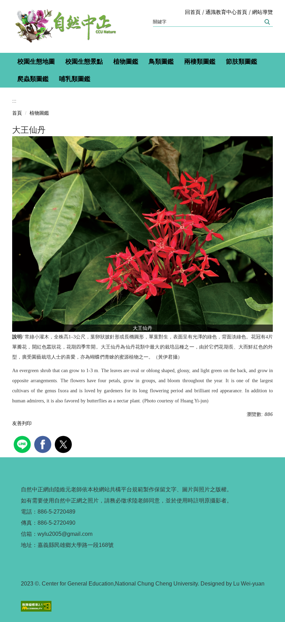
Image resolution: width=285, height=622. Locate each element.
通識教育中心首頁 (226, 12)
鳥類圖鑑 (161, 61)
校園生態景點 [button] (84, 61)
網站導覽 (262, 12)
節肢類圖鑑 (241, 61)
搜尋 (267, 22)
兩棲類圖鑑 (199, 61)
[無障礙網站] (36, 606)
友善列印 (22, 423)
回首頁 (193, 12)
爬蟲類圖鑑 (33, 78)
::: (14, 101)
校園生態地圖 (36, 61)
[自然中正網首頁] (64, 26)
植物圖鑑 (125, 61)
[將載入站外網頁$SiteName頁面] (23, 443)
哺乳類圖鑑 (74, 78)
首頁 (17, 113)
